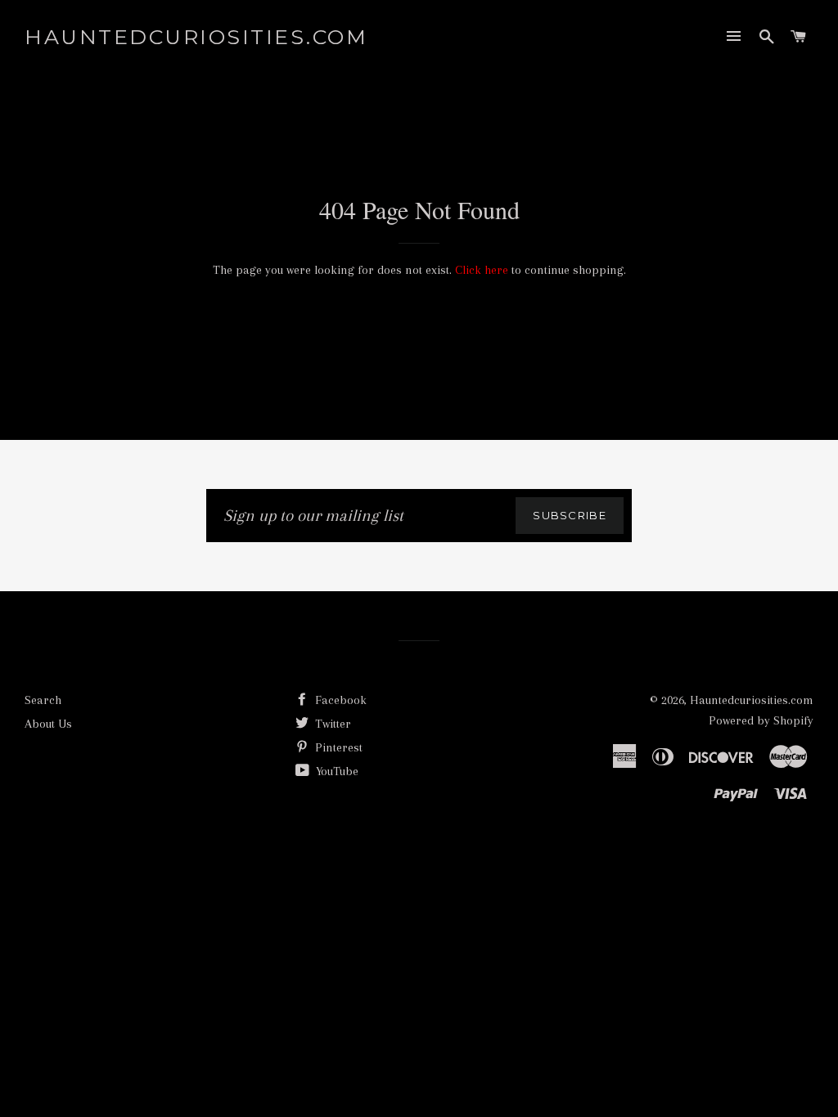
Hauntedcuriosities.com (196, 37)
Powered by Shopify (761, 720)
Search (43, 700)
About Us (48, 723)
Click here (481, 269)
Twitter (331, 723)
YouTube (335, 771)
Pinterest (337, 747)
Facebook (339, 700)
